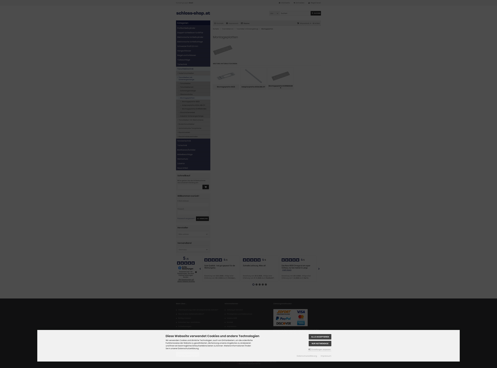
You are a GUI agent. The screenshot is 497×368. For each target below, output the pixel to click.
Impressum (326, 356)
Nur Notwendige (320, 344)
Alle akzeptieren (320, 337)
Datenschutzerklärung (307, 356)
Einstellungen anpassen (321, 349)
